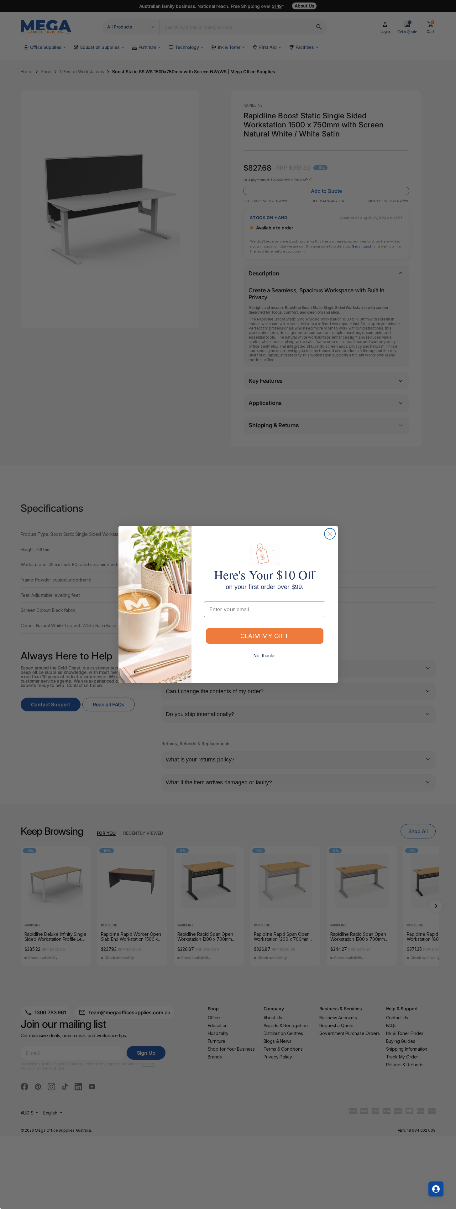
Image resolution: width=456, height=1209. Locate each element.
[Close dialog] (329, 533)
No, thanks (264, 655)
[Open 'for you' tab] (435, 1188)
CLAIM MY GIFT (264, 636)
